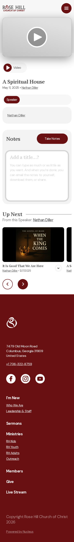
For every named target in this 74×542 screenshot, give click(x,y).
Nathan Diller (30, 88)
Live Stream (16, 492)
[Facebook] (11, 378)
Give (10, 481)
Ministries (14, 434)
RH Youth (12, 447)
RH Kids (11, 441)
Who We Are (14, 405)
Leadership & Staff (18, 411)
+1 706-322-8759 (19, 364)
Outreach (12, 459)
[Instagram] (25, 378)
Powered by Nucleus (20, 532)
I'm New (13, 397)
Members (14, 471)
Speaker (12, 100)
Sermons (14, 423)
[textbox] (37, 176)
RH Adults (12, 453)
